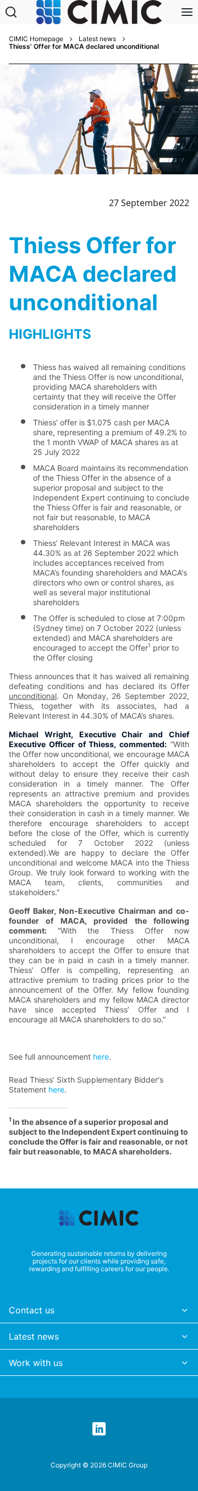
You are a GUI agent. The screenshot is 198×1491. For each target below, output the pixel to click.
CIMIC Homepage (36, 39)
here (101, 1056)
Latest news (97, 39)
